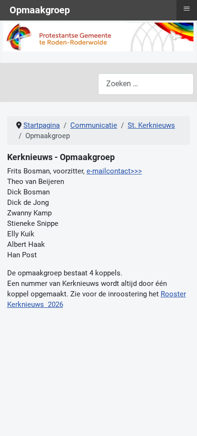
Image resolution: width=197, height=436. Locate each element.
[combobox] (146, 84)
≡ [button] (186, 8)
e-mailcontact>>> (114, 171)
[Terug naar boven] (181, 419)
